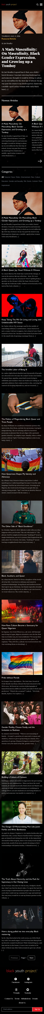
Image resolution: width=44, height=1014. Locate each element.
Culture (37, 177)
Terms (17, 999)
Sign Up (37, 1009)
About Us (22, 1003)
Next (31, 958)
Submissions (26, 999)
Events (29, 181)
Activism (35, 181)
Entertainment (25, 177)
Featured (7, 177)
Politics (18, 177)
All (3, 177)
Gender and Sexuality (16, 181)
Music (40, 181)
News (13, 177)
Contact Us (9, 999)
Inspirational (6, 185)
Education (5, 181)
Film (25, 181)
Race (32, 177)
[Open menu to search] (37, 4)
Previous (14, 958)
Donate (35, 999)
